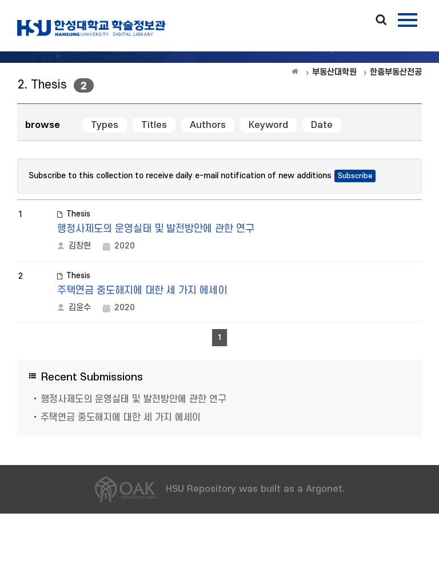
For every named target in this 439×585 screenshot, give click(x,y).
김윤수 (80, 307)
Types (104, 125)
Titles (154, 125)
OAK (91, 28)
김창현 (80, 246)
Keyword (268, 125)
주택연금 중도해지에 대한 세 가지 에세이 (142, 290)
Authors (208, 125)
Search (381, 20)
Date (322, 125)
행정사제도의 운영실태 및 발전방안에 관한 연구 (155, 228)
